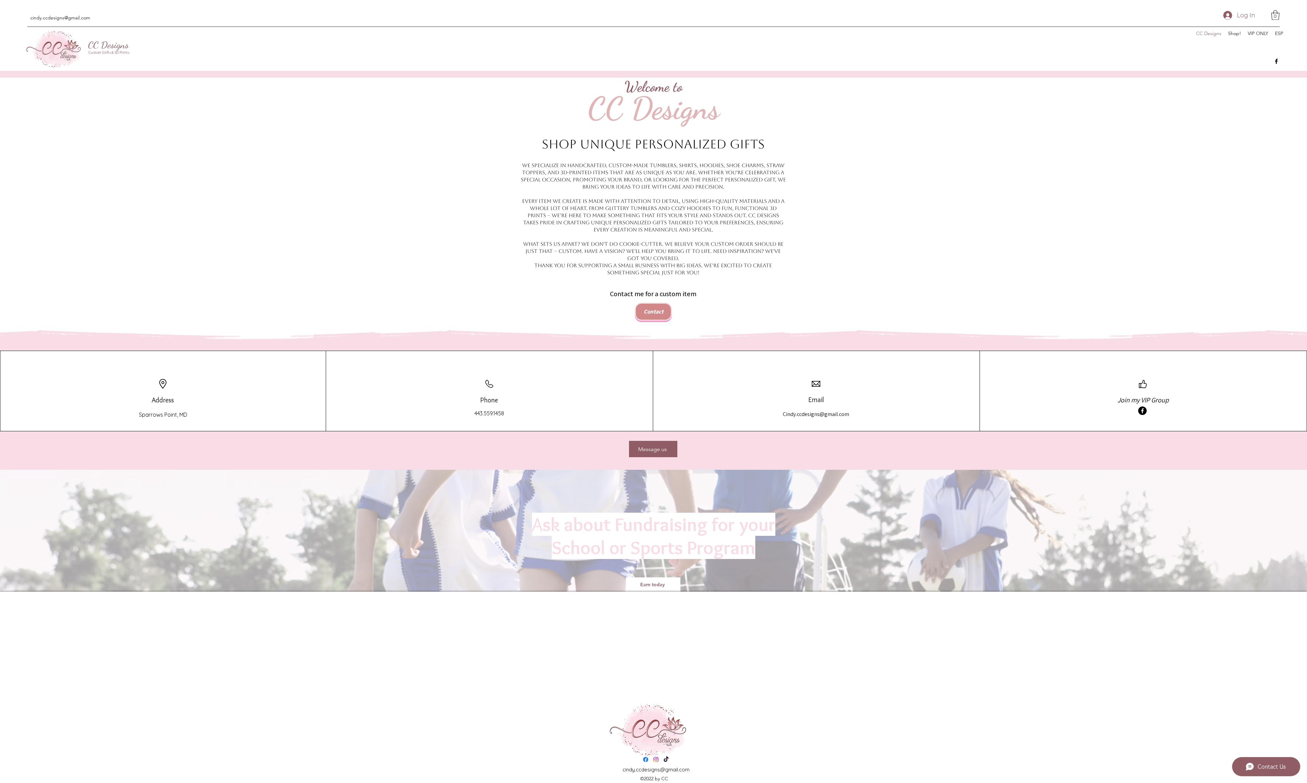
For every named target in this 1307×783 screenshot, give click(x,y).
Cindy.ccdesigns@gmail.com (816, 414)
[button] (1275, 15)
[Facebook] (1276, 61)
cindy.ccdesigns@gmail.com (60, 18)
